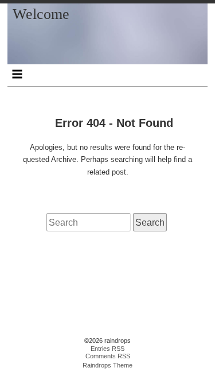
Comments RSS (107, 356)
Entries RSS (107, 348)
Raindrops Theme (107, 365)
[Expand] (17, 74)
